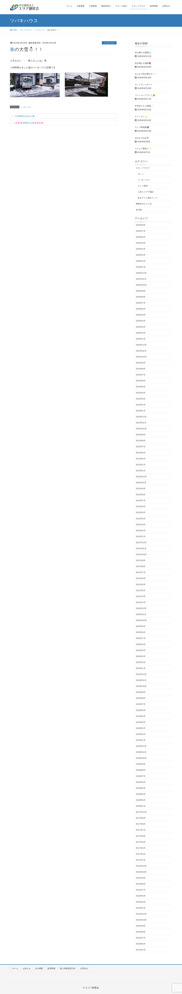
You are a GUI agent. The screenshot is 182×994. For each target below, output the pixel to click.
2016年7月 (140, 890)
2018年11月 (141, 752)
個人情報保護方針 (68, 968)
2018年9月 (140, 764)
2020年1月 (140, 668)
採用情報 (51, 968)
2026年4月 (140, 249)
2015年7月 (140, 938)
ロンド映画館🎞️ (142, 127)
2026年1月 (140, 267)
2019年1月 (140, 740)
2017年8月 (140, 824)
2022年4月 (140, 518)
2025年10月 (141, 285)
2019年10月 (141, 686)
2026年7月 (140, 231)
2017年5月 (140, 842)
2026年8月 (140, 225)
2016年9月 (140, 878)
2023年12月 (141, 417)
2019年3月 (140, 728)
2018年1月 (140, 806)
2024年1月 (140, 411)
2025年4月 (140, 321)
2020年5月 (140, 650)
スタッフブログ (143, 168)
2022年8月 (140, 494)
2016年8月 (140, 884)
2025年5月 (140, 315)
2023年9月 (140, 434)
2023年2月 (140, 464)
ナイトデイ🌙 (141, 116)
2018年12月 (141, 746)
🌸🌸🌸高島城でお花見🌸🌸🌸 (29, 123)
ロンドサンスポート (144, 84)
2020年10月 (141, 620)
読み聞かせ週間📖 (143, 52)
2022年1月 (140, 536)
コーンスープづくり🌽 (145, 95)
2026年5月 (140, 243)
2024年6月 (140, 381)
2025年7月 (140, 303)
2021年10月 (141, 554)
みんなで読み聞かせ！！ (146, 74)
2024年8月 (140, 369)
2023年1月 (140, 470)
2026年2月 (140, 261)
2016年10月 (141, 872)
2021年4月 (140, 590)
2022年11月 (141, 482)
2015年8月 (140, 932)
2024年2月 (140, 405)
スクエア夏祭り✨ (143, 148)
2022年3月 (140, 524)
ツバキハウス (109, 43)
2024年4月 (140, 393)
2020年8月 (140, 632)
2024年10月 (141, 357)
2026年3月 (140, 255)
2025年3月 (140, 327)
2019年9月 (140, 692)
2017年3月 (140, 854)
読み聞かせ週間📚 (143, 63)
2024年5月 (140, 387)
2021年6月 (140, 578)
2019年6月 (140, 710)
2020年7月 (140, 638)
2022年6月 (140, 506)
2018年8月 (140, 770)
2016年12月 (141, 866)
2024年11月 (141, 351)
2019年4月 (140, 722)
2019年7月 (140, 704)
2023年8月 (140, 440)
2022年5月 (140, 512)
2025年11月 (141, 279)
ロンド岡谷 (143, 186)
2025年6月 (140, 309)
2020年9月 (140, 626)
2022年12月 (141, 476)
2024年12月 (141, 345)
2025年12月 (141, 273)
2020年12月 (141, 608)
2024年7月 (140, 375)
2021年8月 (140, 566)
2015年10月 (141, 920)
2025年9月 (140, 291)
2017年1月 (140, 860)
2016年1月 (140, 908)
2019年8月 (140, 698)
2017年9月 (140, 818)
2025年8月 (140, 297)
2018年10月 (141, 758)
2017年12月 (141, 812)
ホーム (15, 968)
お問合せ (84, 968)
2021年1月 (140, 602)
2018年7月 (140, 776)
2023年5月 (140, 459)
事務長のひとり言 (144, 204)
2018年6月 (140, 782)
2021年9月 (140, 560)
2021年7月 (140, 572)
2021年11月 (141, 548)
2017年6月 (140, 836)
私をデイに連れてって (148, 198)
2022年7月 (140, 500)
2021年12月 (141, 542)
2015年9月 (140, 926)
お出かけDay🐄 (142, 138)
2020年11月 (141, 614)
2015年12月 (141, 914)
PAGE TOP (175, 961)
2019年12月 (141, 674)
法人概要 (39, 968)
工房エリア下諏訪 (146, 192)
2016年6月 (140, 896)
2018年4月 (140, 794)
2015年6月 (140, 944)
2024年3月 (140, 399)
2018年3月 (140, 800)
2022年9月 (140, 488)
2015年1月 (140, 950)
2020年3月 (140, 656)
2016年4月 (140, 902)
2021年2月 (140, 596)
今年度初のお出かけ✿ (25, 116)
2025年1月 (140, 339)
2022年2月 (140, 530)
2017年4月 (140, 848)
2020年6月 (140, 644)
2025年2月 (140, 333)
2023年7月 (140, 446)
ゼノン (141, 174)
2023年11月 (141, 423)
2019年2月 (140, 734)
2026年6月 (140, 237)
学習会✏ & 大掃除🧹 (144, 106)
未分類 (139, 210)
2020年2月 (140, 662)
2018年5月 (140, 788)
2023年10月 (141, 428)
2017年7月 (140, 830)
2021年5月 (140, 584)
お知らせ (27, 968)
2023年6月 (140, 453)
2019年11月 (141, 680)
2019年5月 (140, 716)
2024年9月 (140, 363)
